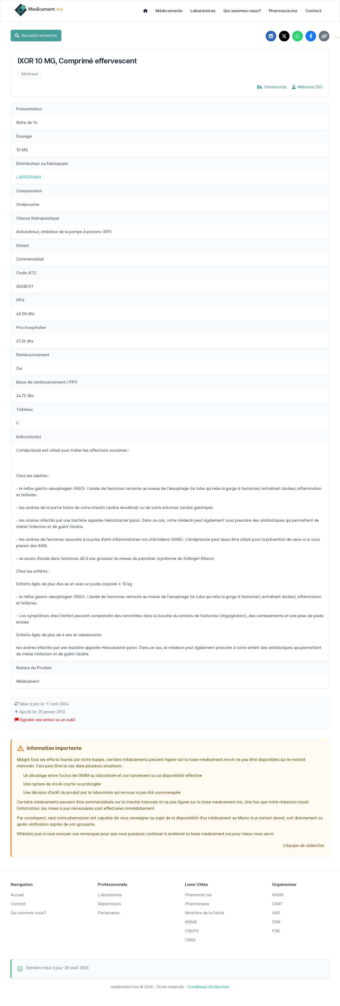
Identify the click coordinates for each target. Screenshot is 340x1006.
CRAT (277, 903)
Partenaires (109, 912)
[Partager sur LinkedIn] (271, 36)
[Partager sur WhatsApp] (297, 36)
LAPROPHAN (28, 177)
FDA (276, 930)
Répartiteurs (109, 903)
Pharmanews (197, 903)
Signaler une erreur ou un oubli (47, 719)
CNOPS (192, 930)
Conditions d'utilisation (208, 986)
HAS (276, 912)
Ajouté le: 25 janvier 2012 (41, 711)
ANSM (277, 894)
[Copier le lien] (324, 36)
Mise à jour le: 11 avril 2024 (44, 703)
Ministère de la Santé (204, 912)
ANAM (191, 921)
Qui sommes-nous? (242, 10)
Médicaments (169, 10)
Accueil (17, 894)
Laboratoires (202, 10)
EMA (276, 921)
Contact (313, 10)
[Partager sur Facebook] (310, 36)
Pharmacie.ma (283, 10)
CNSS (190, 939)
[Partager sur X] (284, 36)
